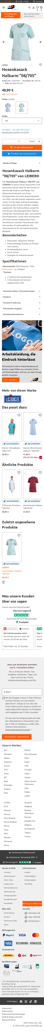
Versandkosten (12, 94)
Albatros (8, 762)
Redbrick (28, 806)
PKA (6, 833)
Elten (26, 758)
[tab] (10, 15)
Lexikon (27, 872)
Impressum (7, 1008)
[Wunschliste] (37, 7)
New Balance (10, 818)
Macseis (7, 810)
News (6, 924)
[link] (8, 108)
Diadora (7, 789)
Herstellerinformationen (13, 314)
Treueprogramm (10, 895)
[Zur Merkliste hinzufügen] (40, 64)
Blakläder (8, 785)
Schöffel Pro (29, 821)
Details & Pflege (10, 163)
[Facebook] (21, 1001)
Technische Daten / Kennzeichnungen (19, 291)
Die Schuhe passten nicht (15, 633)
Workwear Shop (10, 921)
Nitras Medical (10, 822)
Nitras (6, 826)
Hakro (27, 773)
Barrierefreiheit (9, 1020)
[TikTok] (30, 1001)
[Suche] (29, 7)
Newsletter (8, 903)
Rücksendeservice (11, 888)
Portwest (8, 841)
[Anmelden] (33, 7)
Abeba (7, 758)
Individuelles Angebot (12, 308)
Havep (27, 777)
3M (5, 750)
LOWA (7, 802)
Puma (6, 845)
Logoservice (8, 884)
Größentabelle (30, 880)
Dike (6, 793)
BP (5, 777)
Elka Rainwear (30, 754)
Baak (6, 781)
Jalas (26, 788)
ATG (6, 769)
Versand (7, 872)
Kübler (27, 792)
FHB (26, 766)
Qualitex (28, 802)
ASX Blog (28, 884)
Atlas (6, 773)
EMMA (27, 750)
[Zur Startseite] (12, 7)
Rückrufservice (9, 892)
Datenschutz (7, 1011)
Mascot (7, 814)
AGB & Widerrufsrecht (12, 1017)
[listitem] (8, 750)
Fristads (28, 769)
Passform (7, 297)
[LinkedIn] (35, 1001)
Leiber (27, 796)
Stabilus (28, 825)
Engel (26, 762)
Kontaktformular (10, 899)
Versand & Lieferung (11, 303)
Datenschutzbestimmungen (17, 729)
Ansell (7, 766)
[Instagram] (25, 1001)
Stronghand (29, 828)
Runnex (27, 817)
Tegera (27, 832)
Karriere (7, 917)
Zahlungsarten (9, 876)
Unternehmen (9, 913)
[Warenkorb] (41, 7)
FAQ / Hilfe (8, 880)
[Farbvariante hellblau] (4, 582)
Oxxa (6, 829)
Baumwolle (7, 269)
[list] (8, 773)
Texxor (27, 836)
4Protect (8, 754)
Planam (7, 837)
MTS (6, 806)
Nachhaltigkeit (30, 876)
